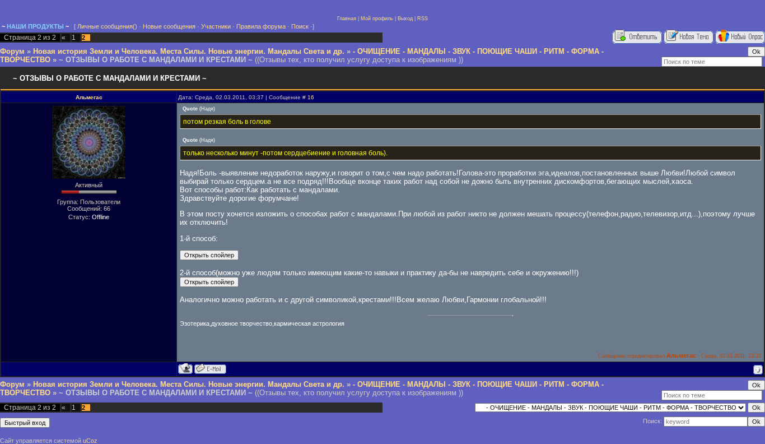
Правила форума (261, 26)
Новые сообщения (169, 26)
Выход (405, 18)
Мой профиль (377, 18)
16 (310, 97)
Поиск (300, 26)
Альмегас (89, 97)
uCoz (90, 440)
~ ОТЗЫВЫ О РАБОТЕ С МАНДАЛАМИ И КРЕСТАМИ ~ (156, 59)
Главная (346, 18)
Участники (216, 26)
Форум (12, 51)
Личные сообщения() (107, 26)
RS (421, 18)
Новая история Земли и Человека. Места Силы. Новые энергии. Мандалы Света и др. (188, 51)
